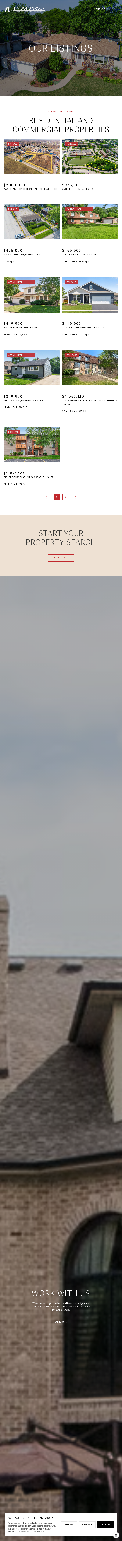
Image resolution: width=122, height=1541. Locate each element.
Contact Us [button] (101, 9)
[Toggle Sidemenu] (115, 9)
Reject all (69, 1524)
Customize (87, 1524)
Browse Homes (61, 558)
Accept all (105, 1524)
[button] (61, 1322)
